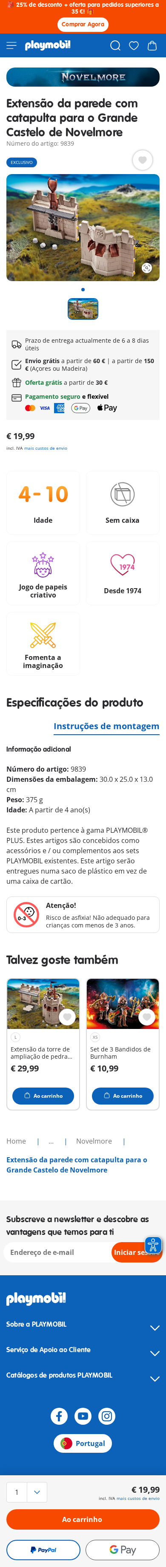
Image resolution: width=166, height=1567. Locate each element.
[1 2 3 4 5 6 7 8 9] (29, 1492)
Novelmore (95, 1141)
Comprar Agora (83, 24)
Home (17, 1141)
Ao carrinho (82, 1519)
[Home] (48, 45)
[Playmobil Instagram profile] (106, 1416)
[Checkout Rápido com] (43, 1550)
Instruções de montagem (107, 726)
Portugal (90, 1443)
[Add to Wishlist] (142, 160)
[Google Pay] (123, 1550)
